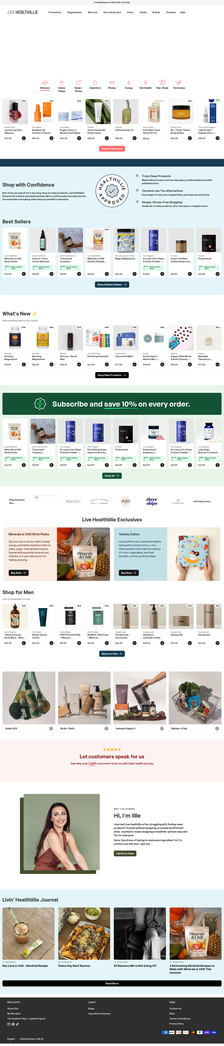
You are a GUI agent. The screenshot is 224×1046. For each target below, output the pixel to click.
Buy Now (16, 572)
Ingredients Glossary (99, 1013)
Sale (182, 12)
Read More (112, 983)
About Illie (12, 1008)
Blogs (91, 1008)
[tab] (45, 87)
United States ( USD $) (33, 1039)
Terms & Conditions (180, 1018)
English (13, 1039)
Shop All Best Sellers (109, 284)
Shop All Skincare (112, 148)
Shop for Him (109, 653)
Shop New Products (109, 375)
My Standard (14, 1013)
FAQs (172, 1013)
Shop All (109, 475)
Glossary (171, 12)
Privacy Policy (176, 1023)
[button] (56, 12)
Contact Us (175, 1008)
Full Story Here (125, 853)
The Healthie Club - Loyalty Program (26, 1018)
